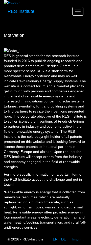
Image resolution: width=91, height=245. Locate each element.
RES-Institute (21, 11)
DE (63, 239)
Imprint (77, 239)
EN (56, 239)
